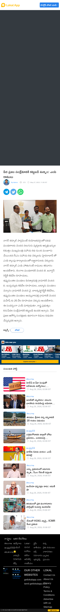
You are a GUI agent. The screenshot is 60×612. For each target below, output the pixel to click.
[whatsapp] (20, 193)
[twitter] (13, 193)
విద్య (44, 543)
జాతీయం (37, 547)
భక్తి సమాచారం (38, 553)
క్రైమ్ (35, 543)
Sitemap (47, 607)
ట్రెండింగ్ (16, 547)
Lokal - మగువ (27, 545)
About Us (48, 579)
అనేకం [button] (10, 162)
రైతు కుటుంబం (49, 547)
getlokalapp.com (32, 579)
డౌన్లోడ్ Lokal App (53, 610)
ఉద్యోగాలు (17, 543)
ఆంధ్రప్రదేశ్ (12, 14)
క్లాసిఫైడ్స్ (37, 559)
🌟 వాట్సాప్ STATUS (17, 555)
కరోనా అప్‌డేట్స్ (27, 557)
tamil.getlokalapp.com (35, 583)
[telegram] (6, 193)
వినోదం (27, 551)
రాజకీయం (28, 563)
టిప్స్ (15, 563)
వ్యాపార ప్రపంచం (46, 557)
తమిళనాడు (9, 552)
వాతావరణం (48, 551)
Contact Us (49, 575)
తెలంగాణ (11, 20)
